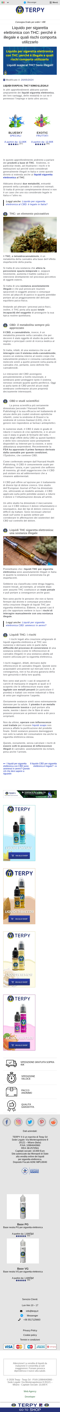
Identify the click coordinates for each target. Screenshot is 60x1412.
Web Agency (30, 1391)
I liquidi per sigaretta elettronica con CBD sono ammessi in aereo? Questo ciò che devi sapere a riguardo (16, 768)
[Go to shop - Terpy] (30, 1405)
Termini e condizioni (30, 1340)
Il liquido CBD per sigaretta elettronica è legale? (43, 764)
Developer (30, 1397)
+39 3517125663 (31, 1320)
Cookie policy (30, 1335)
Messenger (31, 2)
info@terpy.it (32, 1311)
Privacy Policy (30, 1330)
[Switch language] (5, 2)
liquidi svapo (39, 725)
